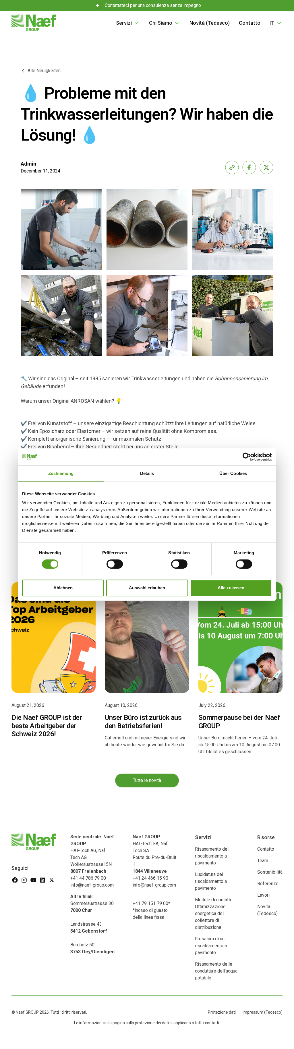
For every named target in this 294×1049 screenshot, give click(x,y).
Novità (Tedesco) (209, 23)
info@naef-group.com (92, 885)
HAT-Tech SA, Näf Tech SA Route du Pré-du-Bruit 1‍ (154, 854)
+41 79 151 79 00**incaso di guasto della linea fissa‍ (151, 910)
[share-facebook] (249, 167)
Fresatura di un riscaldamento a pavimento (211, 945)
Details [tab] (147, 473)
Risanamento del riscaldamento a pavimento (212, 856)
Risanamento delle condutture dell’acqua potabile (216, 971)
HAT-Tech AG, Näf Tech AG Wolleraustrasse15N (92, 854)
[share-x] (266, 167)
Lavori (263, 895)
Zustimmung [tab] (61, 473)
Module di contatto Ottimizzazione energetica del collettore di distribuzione (214, 913)
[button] (128, 23)
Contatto (249, 23)
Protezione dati (222, 1012)
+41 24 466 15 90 (150, 878)
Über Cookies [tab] (233, 473)
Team (262, 860)
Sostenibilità (270, 872)
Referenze (267, 883)
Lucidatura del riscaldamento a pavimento (211, 881)
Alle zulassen (231, 587)
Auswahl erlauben (147, 587)
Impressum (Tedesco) (263, 1012)
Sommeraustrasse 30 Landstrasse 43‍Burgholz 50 (92, 924)
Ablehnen (63, 587)
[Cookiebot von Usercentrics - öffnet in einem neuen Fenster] (247, 456)
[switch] (115, 564)
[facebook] (14, 880)
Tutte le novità (147, 780)
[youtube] (33, 880)
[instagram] (24, 880)
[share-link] (232, 167)
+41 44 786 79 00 (88, 878)
